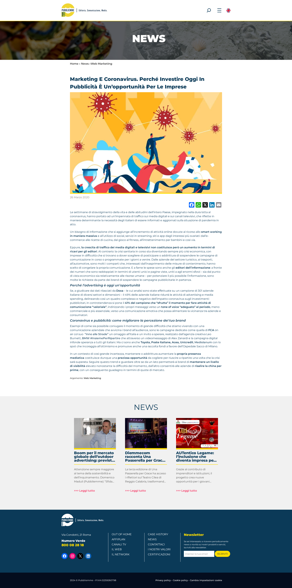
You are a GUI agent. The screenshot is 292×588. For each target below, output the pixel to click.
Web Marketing (101, 63)
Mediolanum (203, 342)
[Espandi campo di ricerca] (208, 10)
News (85, 63)
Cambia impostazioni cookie (206, 580)
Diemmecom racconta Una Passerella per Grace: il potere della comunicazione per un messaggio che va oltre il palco (145, 456)
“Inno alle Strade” (96, 334)
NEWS (146, 407)
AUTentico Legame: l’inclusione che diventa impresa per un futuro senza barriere (195, 456)
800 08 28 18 (73, 545)
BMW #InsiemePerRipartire (101, 338)
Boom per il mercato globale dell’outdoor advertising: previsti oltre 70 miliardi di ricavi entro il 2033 (94, 456)
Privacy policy (163, 580)
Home (74, 63)
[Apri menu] (219, 10)
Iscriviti (222, 553)
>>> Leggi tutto (84, 490)
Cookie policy (180, 580)
